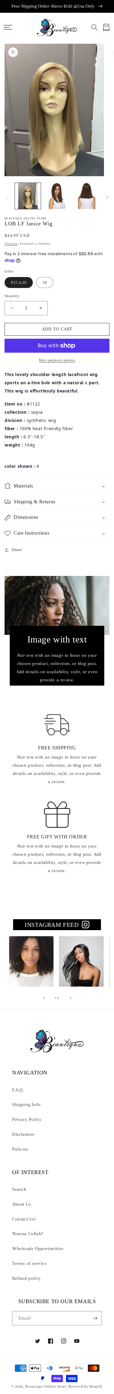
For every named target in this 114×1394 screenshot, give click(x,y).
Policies (20, 1149)
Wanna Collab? (27, 1233)
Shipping (11, 243)
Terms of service (29, 1263)
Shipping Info (26, 1104)
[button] (8, 27)
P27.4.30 (18, 282)
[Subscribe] (95, 1318)
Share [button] (17, 549)
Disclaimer (23, 1134)
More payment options (57, 360)
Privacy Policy (26, 1119)
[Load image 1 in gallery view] (28, 196)
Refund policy (26, 1278)
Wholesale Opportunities (38, 1248)
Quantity (12, 296)
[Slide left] (6, 197)
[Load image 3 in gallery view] (86, 196)
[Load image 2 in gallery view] (57, 196)
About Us (21, 1204)
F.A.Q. (18, 1090)
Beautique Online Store (46, 1386)
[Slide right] (107, 197)
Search (19, 1189)
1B (44, 282)
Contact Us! (24, 1219)
